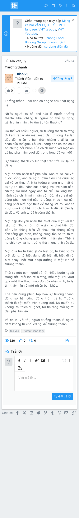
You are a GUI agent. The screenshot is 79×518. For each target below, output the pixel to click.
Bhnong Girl (56, 42)
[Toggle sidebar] (66, 5)
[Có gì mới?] (60, 6)
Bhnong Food (54, 38)
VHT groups (47, 29)
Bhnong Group (35, 42)
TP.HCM (21, 83)
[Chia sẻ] (68, 340)
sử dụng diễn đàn (56, 46)
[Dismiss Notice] (72, 21)
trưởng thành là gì (33, 330)
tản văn (14, 330)
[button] (6, 5)
